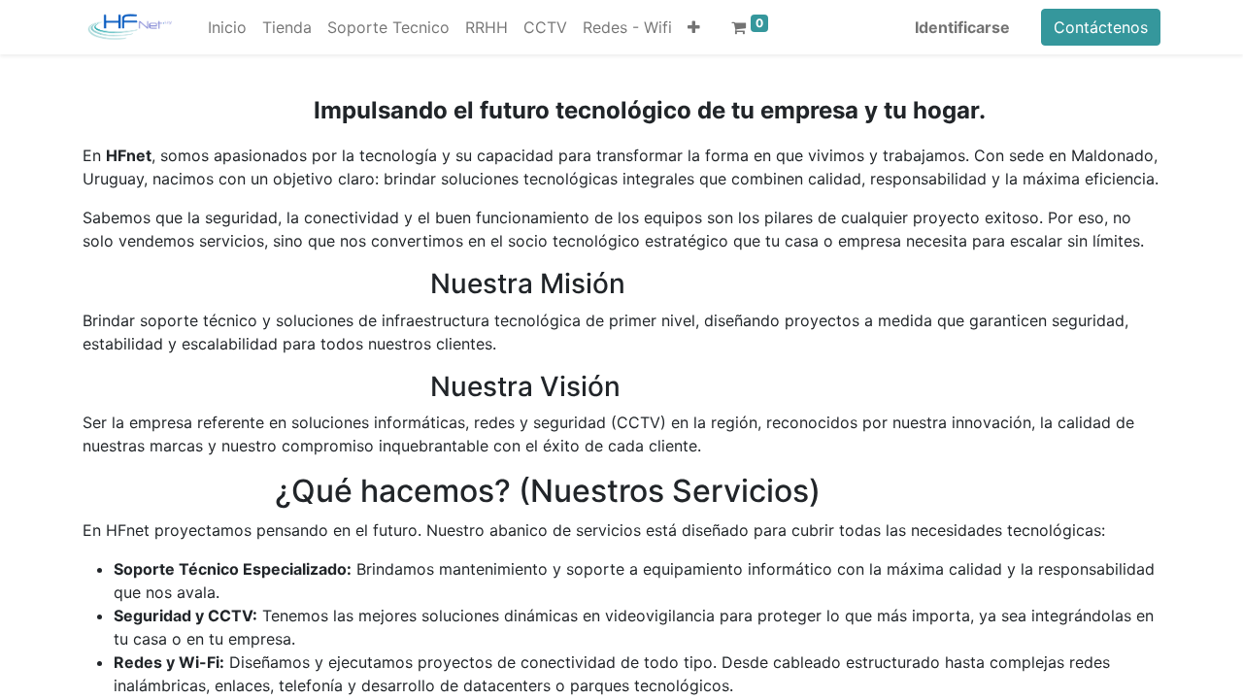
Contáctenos (1101, 27)
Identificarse (962, 27)
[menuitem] (227, 27)
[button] (694, 27)
